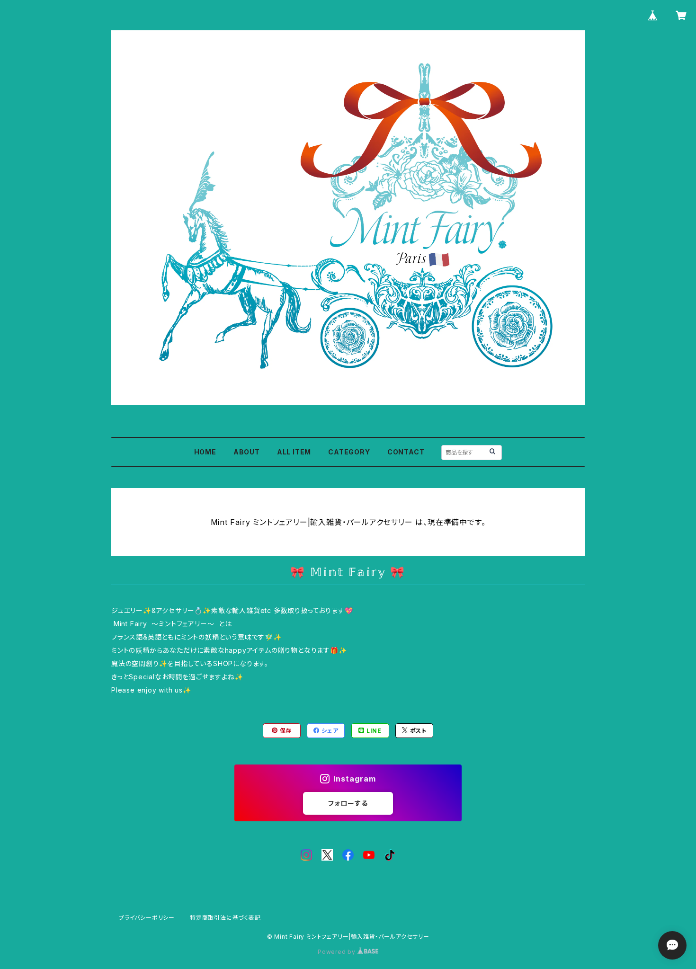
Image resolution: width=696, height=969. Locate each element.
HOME (205, 452)
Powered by (337, 951)
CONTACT (406, 452)
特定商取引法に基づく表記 (225, 917)
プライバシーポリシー (147, 917)
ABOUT (246, 452)
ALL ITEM (294, 452)
